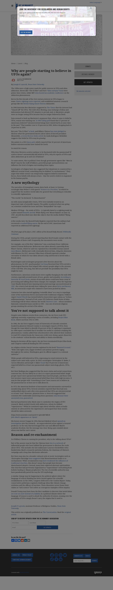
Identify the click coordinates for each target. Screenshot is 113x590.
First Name (22, 16)
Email (20, 23)
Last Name (60, 16)
